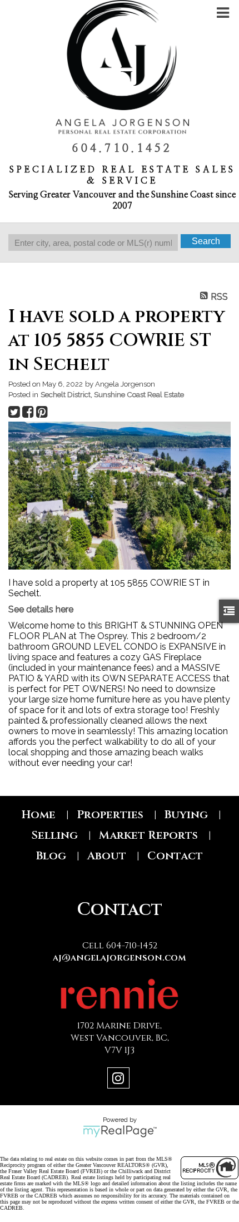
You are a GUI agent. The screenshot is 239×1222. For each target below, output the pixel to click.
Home (39, 814)
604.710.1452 (122, 148)
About (106, 855)
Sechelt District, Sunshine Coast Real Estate (112, 394)
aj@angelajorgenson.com (119, 958)
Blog (51, 855)
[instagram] (119, 1080)
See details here (40, 609)
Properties (110, 814)
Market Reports (148, 835)
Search (206, 241)
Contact (175, 855)
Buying (186, 814)
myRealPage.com (119, 1131)
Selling (54, 835)
